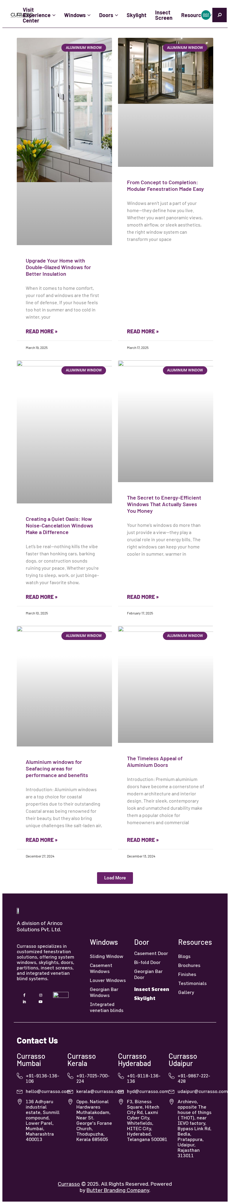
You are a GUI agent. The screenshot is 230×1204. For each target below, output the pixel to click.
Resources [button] (194, 15)
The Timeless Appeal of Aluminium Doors (155, 761)
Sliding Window (106, 956)
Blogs (184, 956)
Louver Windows (108, 980)
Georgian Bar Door (148, 974)
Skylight (136, 15)
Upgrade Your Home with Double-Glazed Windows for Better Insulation (58, 267)
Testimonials (192, 983)
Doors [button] (106, 15)
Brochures (189, 965)
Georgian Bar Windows (104, 992)
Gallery (186, 992)
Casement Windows (101, 968)
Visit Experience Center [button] (37, 15)
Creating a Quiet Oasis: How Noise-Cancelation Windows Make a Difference (59, 525)
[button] (115, 878)
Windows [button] (75, 15)
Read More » (42, 331)
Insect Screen (163, 15)
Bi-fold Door (147, 962)
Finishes (187, 974)
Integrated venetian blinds (106, 1007)
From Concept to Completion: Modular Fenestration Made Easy (165, 185)
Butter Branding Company (118, 1190)
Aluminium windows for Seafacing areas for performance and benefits (57, 768)
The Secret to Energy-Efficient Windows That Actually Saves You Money (164, 504)
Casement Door (151, 953)
